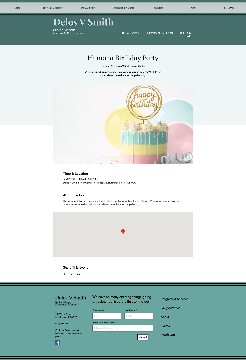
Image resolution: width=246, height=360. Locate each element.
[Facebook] (57, 342)
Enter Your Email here (103, 322)
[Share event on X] (71, 274)
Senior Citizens (64, 30)
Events (165, 326)
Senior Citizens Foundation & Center (66, 303)
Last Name (130, 310)
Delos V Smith (83, 21)
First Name (98, 310)
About (165, 317)
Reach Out (168, 335)
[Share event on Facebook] (64, 274)
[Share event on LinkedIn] (78, 274)
